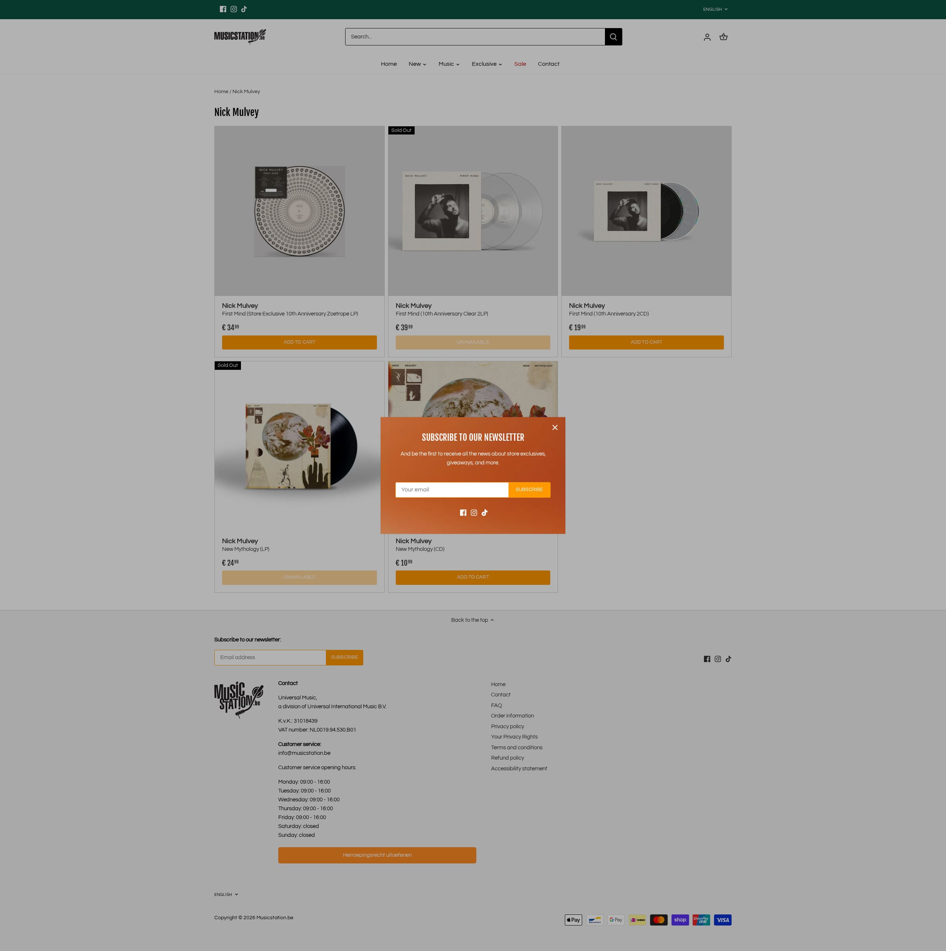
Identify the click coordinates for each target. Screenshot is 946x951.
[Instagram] (474, 513)
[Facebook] (463, 513)
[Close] (555, 427)
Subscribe (529, 489)
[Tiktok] (484, 513)
